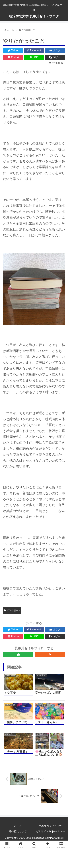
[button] (59, 425)
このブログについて (50, 826)
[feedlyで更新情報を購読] (18, 654)
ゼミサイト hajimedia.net (50, 831)
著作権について (18, 831)
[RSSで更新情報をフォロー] (50, 654)
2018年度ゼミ (13, 610)
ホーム (18, 826)
